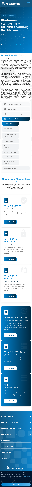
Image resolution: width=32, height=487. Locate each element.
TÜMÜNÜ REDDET (7, 481)
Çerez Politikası (27, 476)
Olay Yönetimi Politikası (10, 157)
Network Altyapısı (11, 109)
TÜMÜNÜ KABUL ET (16, 484)
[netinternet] (11, 3)
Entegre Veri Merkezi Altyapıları (16, 114)
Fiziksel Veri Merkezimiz (13, 104)
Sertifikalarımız (8, 123)
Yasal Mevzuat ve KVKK (10, 168)
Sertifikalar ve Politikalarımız (15, 119)
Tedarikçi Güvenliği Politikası (9, 162)
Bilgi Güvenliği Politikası (8, 129)
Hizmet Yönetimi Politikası (8, 147)
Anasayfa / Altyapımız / (8, 45)
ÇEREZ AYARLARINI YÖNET (22, 481)
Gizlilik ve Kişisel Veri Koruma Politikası (10, 135)
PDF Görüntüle (10, 222)
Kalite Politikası (8, 141)
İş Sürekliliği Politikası (10, 152)
